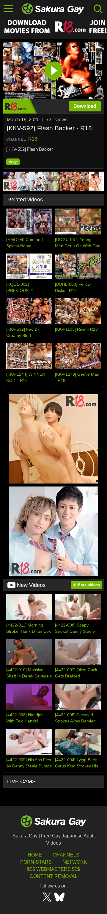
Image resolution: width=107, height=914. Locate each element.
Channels (66, 854)
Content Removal (54, 876)
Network (74, 862)
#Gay (13, 162)
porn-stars (36, 862)
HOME (35, 854)
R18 (32, 139)
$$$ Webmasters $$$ (53, 869)
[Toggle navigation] (8, 9)
